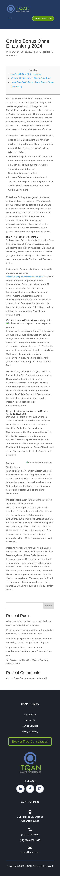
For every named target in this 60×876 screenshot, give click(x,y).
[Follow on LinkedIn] (20, 789)
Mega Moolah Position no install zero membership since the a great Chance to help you (29, 651)
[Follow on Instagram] (40, 789)
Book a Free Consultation (30, 741)
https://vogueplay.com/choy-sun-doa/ (24, 276)
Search (48, 605)
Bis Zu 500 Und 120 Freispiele (26, 74)
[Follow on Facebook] (30, 789)
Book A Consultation (43, 18)
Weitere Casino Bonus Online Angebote (31, 78)
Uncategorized (43, 51)
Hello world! (42, 678)
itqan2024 (14, 51)
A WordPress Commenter (19, 678)
